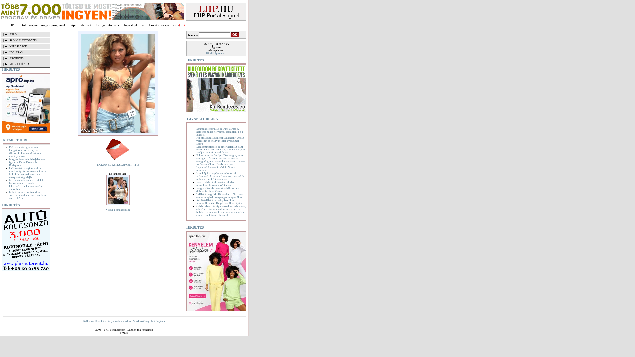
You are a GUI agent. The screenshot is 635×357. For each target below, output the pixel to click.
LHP (11, 25)
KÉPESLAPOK (18, 46)
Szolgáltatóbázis (107, 25)
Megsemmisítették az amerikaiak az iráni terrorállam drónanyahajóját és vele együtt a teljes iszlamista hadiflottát (220, 149)
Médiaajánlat (158, 321)
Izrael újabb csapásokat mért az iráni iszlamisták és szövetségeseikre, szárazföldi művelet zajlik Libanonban (220, 176)
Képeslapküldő (134, 25)
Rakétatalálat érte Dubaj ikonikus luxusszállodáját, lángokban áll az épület (219, 202)
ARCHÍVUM (16, 58)
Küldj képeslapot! (216, 53)
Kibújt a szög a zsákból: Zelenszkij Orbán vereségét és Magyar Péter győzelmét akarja (220, 140)
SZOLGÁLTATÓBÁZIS (23, 40)
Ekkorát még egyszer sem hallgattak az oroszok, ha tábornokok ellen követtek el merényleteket (25, 152)
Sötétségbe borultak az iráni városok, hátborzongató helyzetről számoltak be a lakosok (219, 131)
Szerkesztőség (141, 321)
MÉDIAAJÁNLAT (20, 64)
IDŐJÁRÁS (16, 52)
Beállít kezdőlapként (94, 321)
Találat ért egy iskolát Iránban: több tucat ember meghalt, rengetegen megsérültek (219, 196)
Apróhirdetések (81, 25)
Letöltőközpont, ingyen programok (42, 25)
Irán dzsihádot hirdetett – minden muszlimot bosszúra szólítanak (215, 184)
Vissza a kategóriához (118, 209)
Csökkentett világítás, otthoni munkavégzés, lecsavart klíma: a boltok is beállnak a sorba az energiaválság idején (27, 172)
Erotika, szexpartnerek (164, 25)
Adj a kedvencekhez (119, 321)
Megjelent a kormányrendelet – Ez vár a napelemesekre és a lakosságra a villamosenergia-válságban (27, 184)
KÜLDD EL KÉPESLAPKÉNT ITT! (118, 164)
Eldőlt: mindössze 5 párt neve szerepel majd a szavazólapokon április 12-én (27, 194)
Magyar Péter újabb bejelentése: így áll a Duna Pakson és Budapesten (27, 162)
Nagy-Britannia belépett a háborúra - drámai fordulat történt (217, 190)
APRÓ (13, 34)
